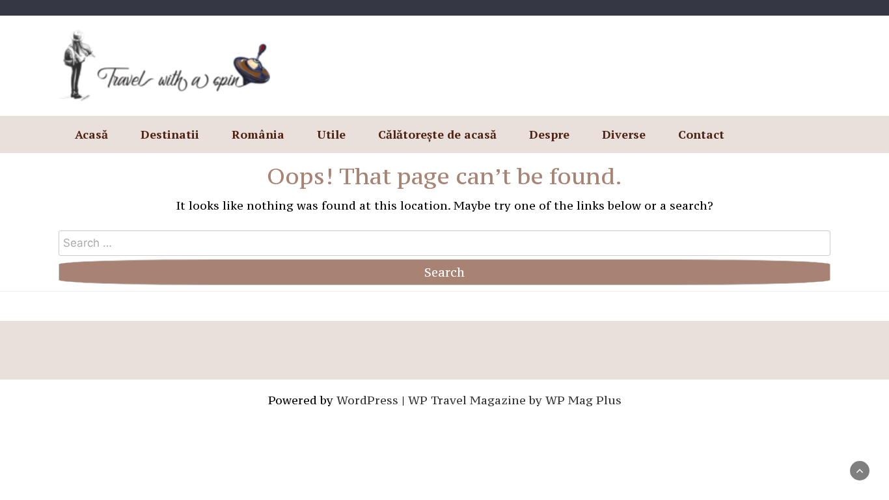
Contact (701, 134)
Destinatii (170, 134)
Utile (331, 134)
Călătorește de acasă (437, 134)
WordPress (367, 400)
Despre (549, 134)
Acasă (91, 134)
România (258, 134)
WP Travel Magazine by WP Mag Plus (515, 400)
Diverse (624, 134)
